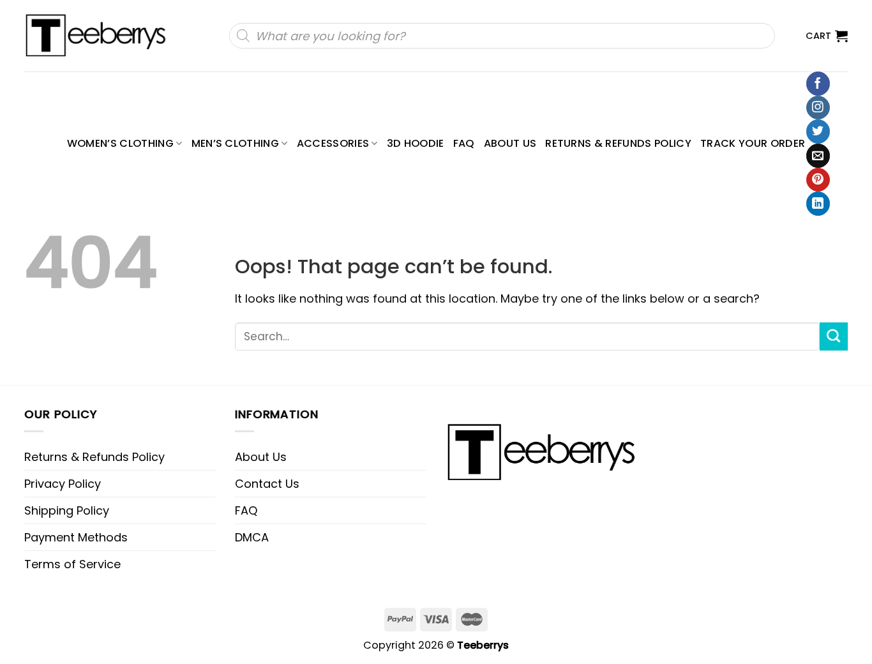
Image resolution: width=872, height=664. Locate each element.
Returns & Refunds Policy (618, 143)
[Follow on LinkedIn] (818, 204)
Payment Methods (76, 537)
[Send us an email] (818, 156)
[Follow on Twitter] (818, 131)
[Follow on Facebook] (818, 84)
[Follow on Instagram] (818, 108)
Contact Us (267, 484)
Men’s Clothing (236, 143)
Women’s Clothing (120, 143)
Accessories (333, 143)
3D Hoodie (415, 143)
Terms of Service (72, 564)
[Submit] (834, 336)
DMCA (252, 537)
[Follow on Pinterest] (818, 180)
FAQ (464, 143)
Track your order (752, 143)
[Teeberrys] (101, 36)
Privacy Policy (62, 484)
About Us (510, 143)
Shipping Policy (66, 510)
